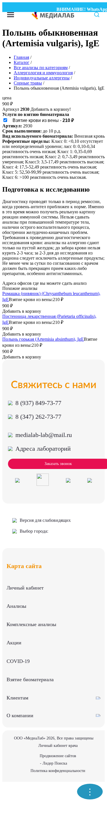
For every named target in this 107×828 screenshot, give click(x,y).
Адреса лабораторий (43, 448)
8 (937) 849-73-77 (38, 402)
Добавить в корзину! (51, 109)
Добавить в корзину (21, 311)
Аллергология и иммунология (43, 72)
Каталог (21, 62)
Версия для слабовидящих (45, 520)
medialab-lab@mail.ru (43, 434)
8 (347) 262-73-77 (38, 416)
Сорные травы (28, 83)
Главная (21, 57)
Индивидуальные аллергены (42, 77)
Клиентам (17, 698)
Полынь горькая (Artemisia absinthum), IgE (43, 339)
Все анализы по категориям (41, 67)
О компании (20, 715)
